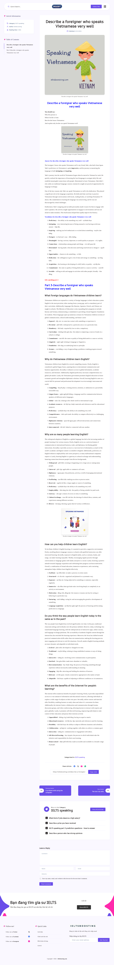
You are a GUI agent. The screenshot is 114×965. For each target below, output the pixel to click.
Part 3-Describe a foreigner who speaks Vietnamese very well (18, 52)
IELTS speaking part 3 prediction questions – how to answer (72, 828)
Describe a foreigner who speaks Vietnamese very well (20, 46)
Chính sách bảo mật (43, 936)
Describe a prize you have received (62, 823)
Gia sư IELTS (84, 907)
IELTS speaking (80, 757)
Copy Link (93, 772)
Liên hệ (40, 945)
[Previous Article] (55, 790)
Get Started (104, 940)
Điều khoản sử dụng (43, 941)
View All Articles (97, 809)
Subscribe (96, 6)
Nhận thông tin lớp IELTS (77, 936)
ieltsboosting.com (62, 958)
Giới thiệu (40, 932)
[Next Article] (94, 790)
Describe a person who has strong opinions (65, 833)
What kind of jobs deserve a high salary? (64, 818)
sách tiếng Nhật (50, 750)
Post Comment (46, 884)
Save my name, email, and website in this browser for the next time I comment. (64, 878)
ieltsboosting (18, 26)
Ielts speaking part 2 (51, 280)
